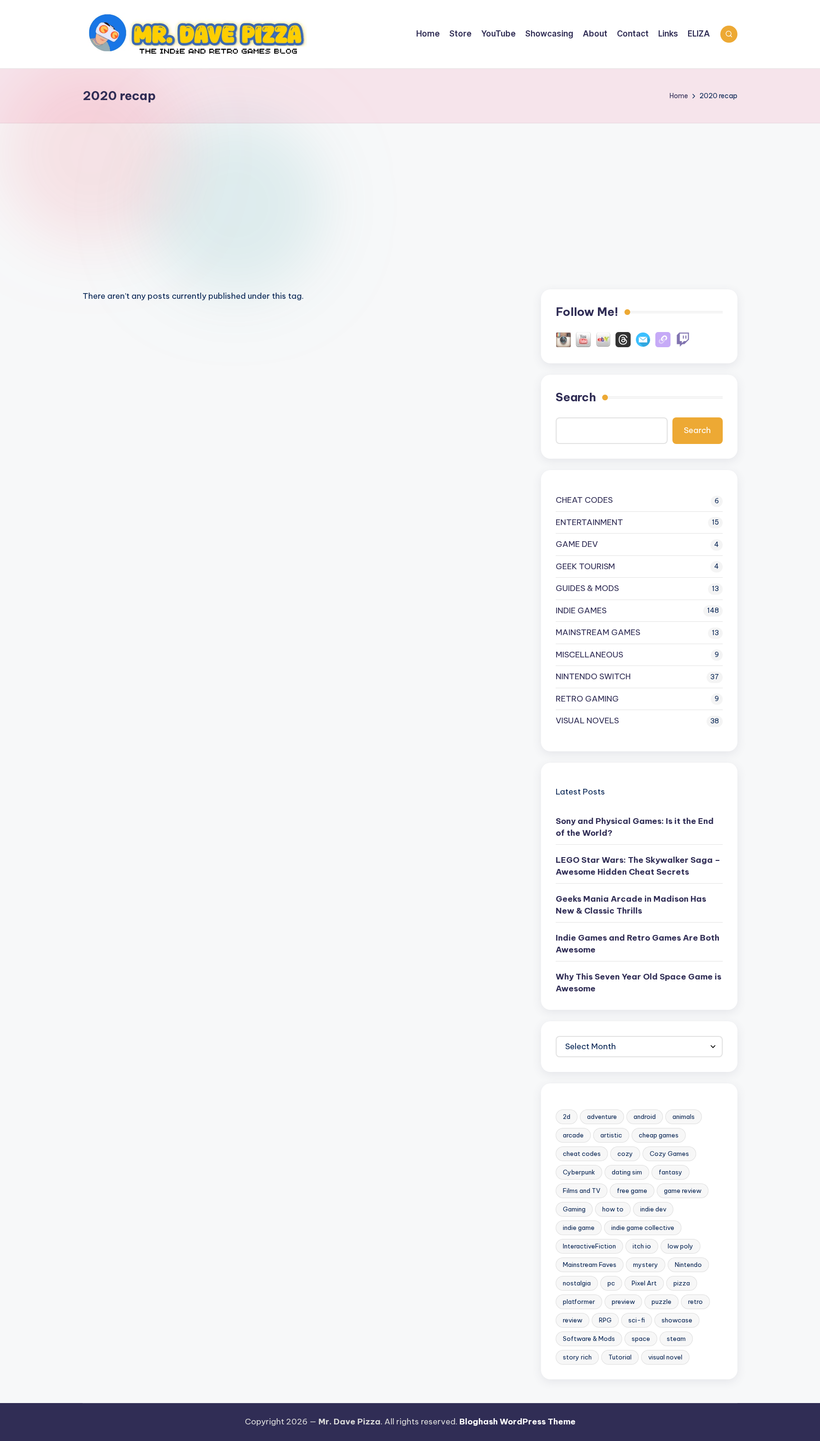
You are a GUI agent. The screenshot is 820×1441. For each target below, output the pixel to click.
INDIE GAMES (581, 610)
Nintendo (688, 1264)
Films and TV (581, 1190)
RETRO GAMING (587, 698)
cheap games (659, 1135)
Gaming (574, 1209)
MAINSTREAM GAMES (598, 632)
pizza (681, 1283)
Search (576, 397)
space (641, 1338)
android (645, 1116)
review (572, 1320)
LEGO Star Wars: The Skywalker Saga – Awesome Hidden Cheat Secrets (638, 866)
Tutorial (620, 1357)
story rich (577, 1357)
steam (676, 1338)
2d (566, 1116)
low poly (680, 1246)
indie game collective (642, 1227)
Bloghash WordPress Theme (517, 1421)
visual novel (665, 1357)
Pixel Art (644, 1283)
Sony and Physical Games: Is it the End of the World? (635, 827)
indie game (579, 1227)
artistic (611, 1135)
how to (613, 1209)
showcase (677, 1320)
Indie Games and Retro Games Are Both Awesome (637, 944)
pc (611, 1283)
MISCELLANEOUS (589, 654)
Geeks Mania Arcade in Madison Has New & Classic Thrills (631, 905)
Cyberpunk (579, 1172)
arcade (573, 1135)
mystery (645, 1264)
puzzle (661, 1301)
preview (623, 1301)
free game (632, 1190)
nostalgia (577, 1283)
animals (683, 1116)
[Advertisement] (410, 194)
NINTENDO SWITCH (593, 676)
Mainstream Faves (589, 1264)
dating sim (627, 1172)
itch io (642, 1246)
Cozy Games (669, 1153)
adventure (602, 1116)
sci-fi (636, 1320)
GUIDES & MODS (587, 588)
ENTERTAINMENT (589, 522)
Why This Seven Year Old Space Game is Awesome (638, 982)
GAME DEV (577, 544)
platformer (579, 1301)
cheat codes (582, 1153)
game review (682, 1190)
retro (695, 1301)
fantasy (670, 1172)
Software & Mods (589, 1338)
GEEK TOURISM (585, 566)
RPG (605, 1320)
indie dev (653, 1209)
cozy (625, 1153)
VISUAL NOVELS (587, 720)
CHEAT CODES (584, 500)
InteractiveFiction (589, 1246)
